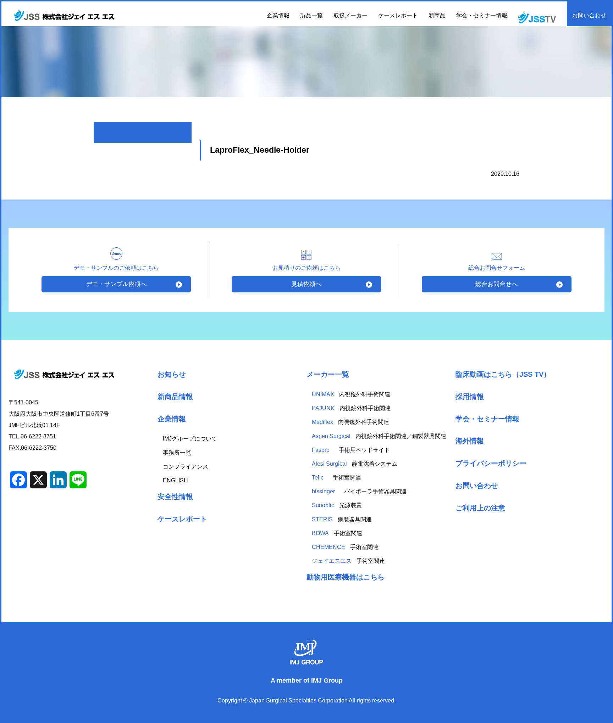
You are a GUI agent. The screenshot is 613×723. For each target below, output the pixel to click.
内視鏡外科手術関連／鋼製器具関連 (379, 436)
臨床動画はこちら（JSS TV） (503, 374)
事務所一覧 (177, 453)
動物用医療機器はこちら (345, 577)
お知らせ (172, 374)
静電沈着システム (354, 464)
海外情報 (469, 441)
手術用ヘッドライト (351, 450)
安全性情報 (175, 496)
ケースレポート (398, 15)
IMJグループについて (190, 439)
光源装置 (337, 505)
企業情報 (172, 419)
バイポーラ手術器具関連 (359, 491)
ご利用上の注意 (480, 508)
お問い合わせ (589, 15)
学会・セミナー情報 (481, 15)
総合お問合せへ (496, 284)
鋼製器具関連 (342, 519)
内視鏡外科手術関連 (351, 394)
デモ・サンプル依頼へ (116, 284)
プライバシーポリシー (490, 463)
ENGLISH (175, 480)
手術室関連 (336, 478)
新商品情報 (175, 396)
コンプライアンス (185, 467)
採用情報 (469, 396)
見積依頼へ (306, 284)
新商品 (437, 15)
